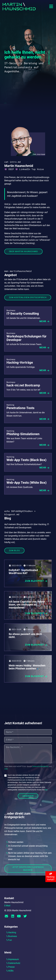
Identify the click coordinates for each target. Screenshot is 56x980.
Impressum (13, 959)
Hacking (12, 932)
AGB (5, 769)
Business (12, 936)
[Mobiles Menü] (51, 6)
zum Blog (14, 550)
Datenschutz (14, 963)
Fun (10, 940)
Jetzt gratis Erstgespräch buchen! (28, 868)
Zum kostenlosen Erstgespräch (27, 297)
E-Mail (7, 905)
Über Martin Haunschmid (23, 251)
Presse (11, 967)
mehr (42, 321)
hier (46, 790)
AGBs (10, 970)
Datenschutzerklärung (40, 766)
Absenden (28, 796)
